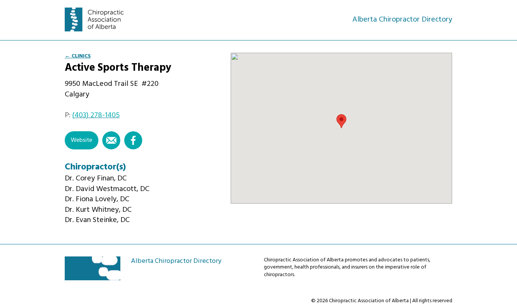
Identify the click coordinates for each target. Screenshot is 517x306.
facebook (133, 140)
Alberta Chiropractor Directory (98, 19)
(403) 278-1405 (96, 115)
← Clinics (78, 56)
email (111, 140)
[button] (341, 121)
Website (81, 140)
